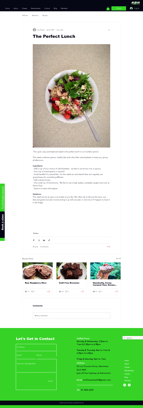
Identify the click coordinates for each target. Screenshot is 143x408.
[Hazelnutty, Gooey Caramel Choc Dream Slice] (105, 270)
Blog (126, 377)
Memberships (129, 370)
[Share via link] (49, 240)
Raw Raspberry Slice (35, 283)
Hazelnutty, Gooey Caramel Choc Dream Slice (104, 284)
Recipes (45, 15)
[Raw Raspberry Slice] (37, 270)
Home (126, 360)
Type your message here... (27, 363)
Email (19, 355)
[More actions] (109, 30)
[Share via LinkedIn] (44, 240)
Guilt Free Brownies (69, 283)
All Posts (25, 15)
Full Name (21, 347)
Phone (39, 355)
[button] (108, 8)
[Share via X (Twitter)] (39, 240)
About (126, 364)
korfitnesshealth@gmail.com (97, 380)
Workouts (35, 15)
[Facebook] (129, 385)
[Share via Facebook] (34, 240)
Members (127, 381)
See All (118, 258)
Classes (127, 367)
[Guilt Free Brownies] (71, 270)
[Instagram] (124, 385)
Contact (127, 374)
